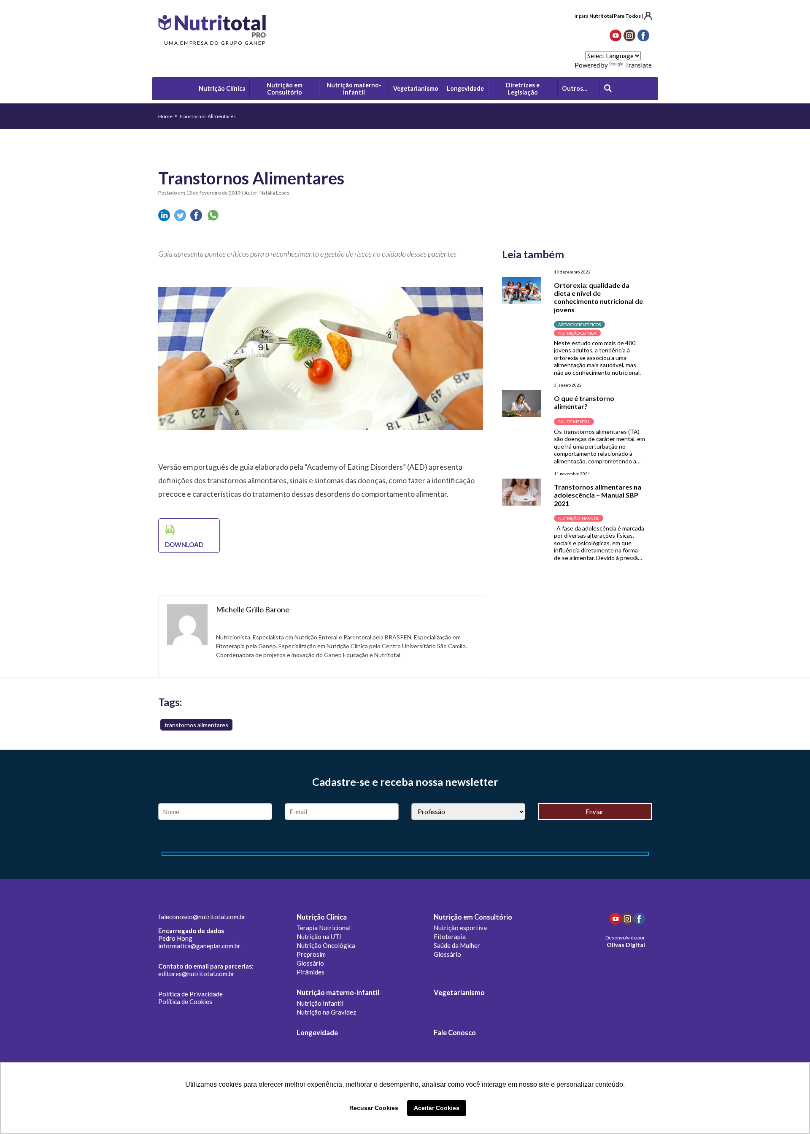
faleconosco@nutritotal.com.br (202, 916)
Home (165, 116)
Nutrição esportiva (460, 927)
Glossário (310, 963)
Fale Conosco (455, 1032)
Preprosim (311, 954)
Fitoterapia (450, 936)
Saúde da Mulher (457, 945)
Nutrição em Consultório (473, 917)
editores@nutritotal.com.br (196, 973)
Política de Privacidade (190, 994)
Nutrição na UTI (319, 936)
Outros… (575, 88)
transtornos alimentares (196, 724)
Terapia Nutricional (324, 927)
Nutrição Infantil (320, 1003)
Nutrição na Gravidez (326, 1012)
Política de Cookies (185, 1001)
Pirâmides (310, 972)
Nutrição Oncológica (326, 945)
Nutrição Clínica (322, 917)
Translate (638, 65)
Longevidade (317, 1032)
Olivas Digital (626, 944)
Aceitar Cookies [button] (436, 1107)
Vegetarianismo (459, 992)
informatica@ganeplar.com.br (199, 946)
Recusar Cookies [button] (373, 1107)
